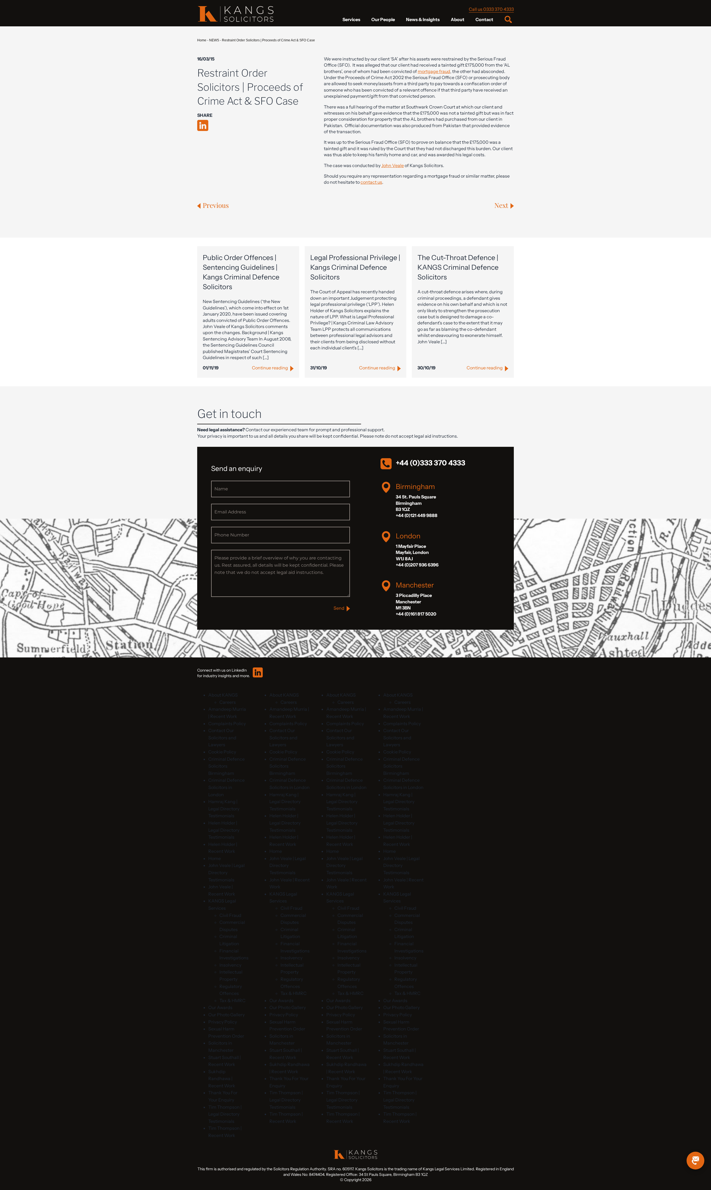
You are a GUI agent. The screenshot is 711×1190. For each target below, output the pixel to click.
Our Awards (220, 1007)
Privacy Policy (222, 1022)
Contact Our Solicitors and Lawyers (222, 737)
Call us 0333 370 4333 (491, 9)
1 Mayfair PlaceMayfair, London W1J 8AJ (412, 552)
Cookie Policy (222, 752)
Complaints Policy (227, 723)
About (457, 19)
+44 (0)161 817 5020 (416, 614)
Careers (227, 702)
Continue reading (270, 367)
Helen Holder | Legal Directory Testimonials (223, 830)
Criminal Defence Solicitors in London (226, 787)
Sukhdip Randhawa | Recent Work (221, 1078)
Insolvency (230, 965)
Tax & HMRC (232, 1000)
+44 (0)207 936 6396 (417, 565)
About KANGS (223, 695)
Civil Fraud (230, 915)
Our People (383, 19)
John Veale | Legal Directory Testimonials (226, 872)
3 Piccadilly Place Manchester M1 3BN (414, 602)
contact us (371, 182)
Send (339, 608)
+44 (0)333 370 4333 (430, 462)
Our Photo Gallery (226, 1014)
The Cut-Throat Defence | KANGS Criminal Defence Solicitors (458, 267)
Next (501, 205)
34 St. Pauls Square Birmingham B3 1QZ (416, 503)
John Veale (392, 165)
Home (201, 40)
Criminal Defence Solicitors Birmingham (226, 766)
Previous (216, 205)
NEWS (214, 40)
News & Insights (423, 19)
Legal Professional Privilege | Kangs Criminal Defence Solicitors (355, 267)
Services (351, 19)
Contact (484, 19)
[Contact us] (695, 1160)
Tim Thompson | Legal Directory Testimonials (225, 1114)
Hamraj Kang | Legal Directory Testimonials (223, 808)
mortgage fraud (434, 71)
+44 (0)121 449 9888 (416, 515)
